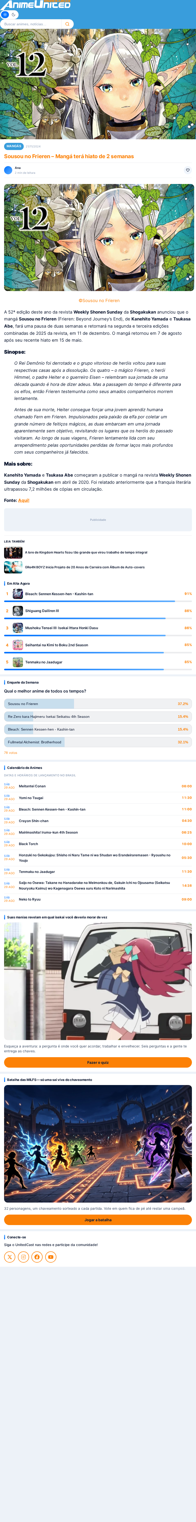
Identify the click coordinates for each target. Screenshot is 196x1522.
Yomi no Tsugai (31, 798)
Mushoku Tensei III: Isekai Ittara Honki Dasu (61, 628)
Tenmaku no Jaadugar (43, 662)
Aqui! (23, 500)
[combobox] (30, 24)
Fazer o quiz (98, 1062)
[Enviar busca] (67, 24)
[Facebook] (37, 1257)
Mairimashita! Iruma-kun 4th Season (48, 832)
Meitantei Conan (32, 786)
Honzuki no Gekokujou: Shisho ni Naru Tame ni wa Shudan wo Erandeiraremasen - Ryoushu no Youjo (94, 858)
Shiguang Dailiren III (42, 611)
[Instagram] (23, 1257)
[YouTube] (50, 1257)
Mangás (14, 146)
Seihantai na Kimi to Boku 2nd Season (56, 645)
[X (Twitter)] (9, 1257)
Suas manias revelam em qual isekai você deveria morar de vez (57, 917)
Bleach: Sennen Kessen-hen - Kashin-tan (59, 594)
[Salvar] (188, 170)
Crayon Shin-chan (33, 821)
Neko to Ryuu (30, 899)
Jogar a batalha (98, 1220)
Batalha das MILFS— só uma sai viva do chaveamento (49, 1080)
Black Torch (28, 844)
